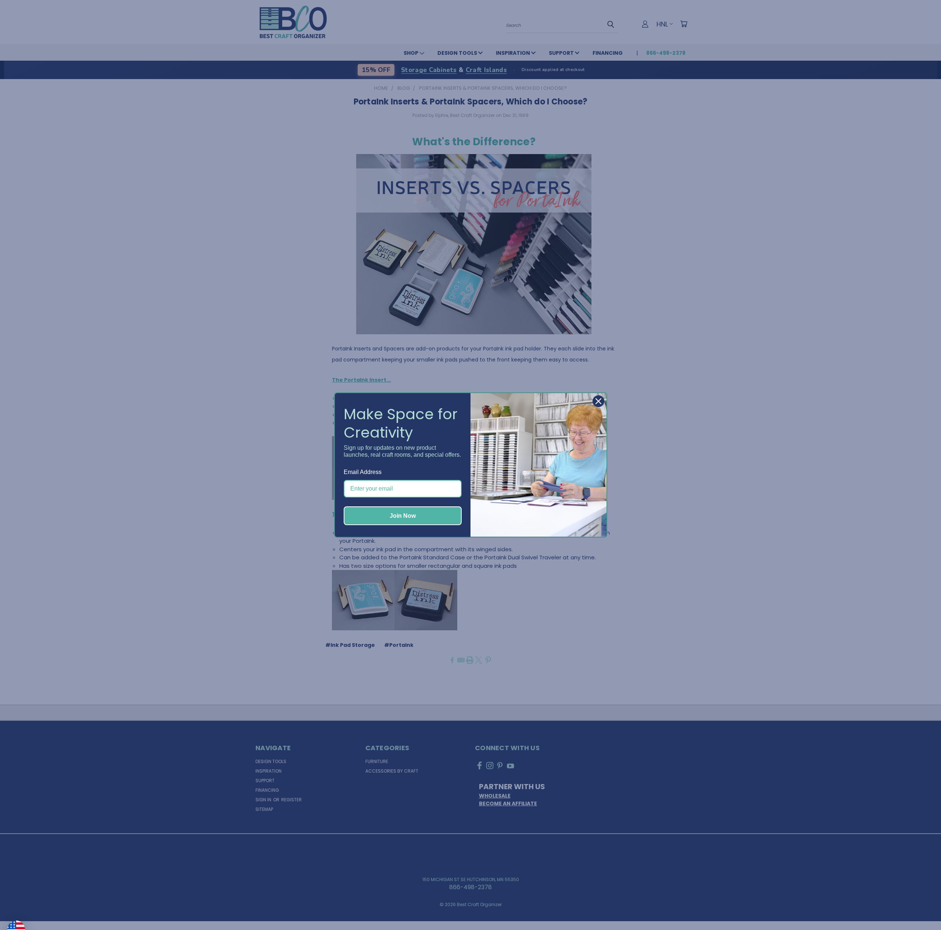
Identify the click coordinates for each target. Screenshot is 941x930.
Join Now (403, 516)
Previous (920, 907)
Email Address (363, 472)
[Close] (598, 401)
